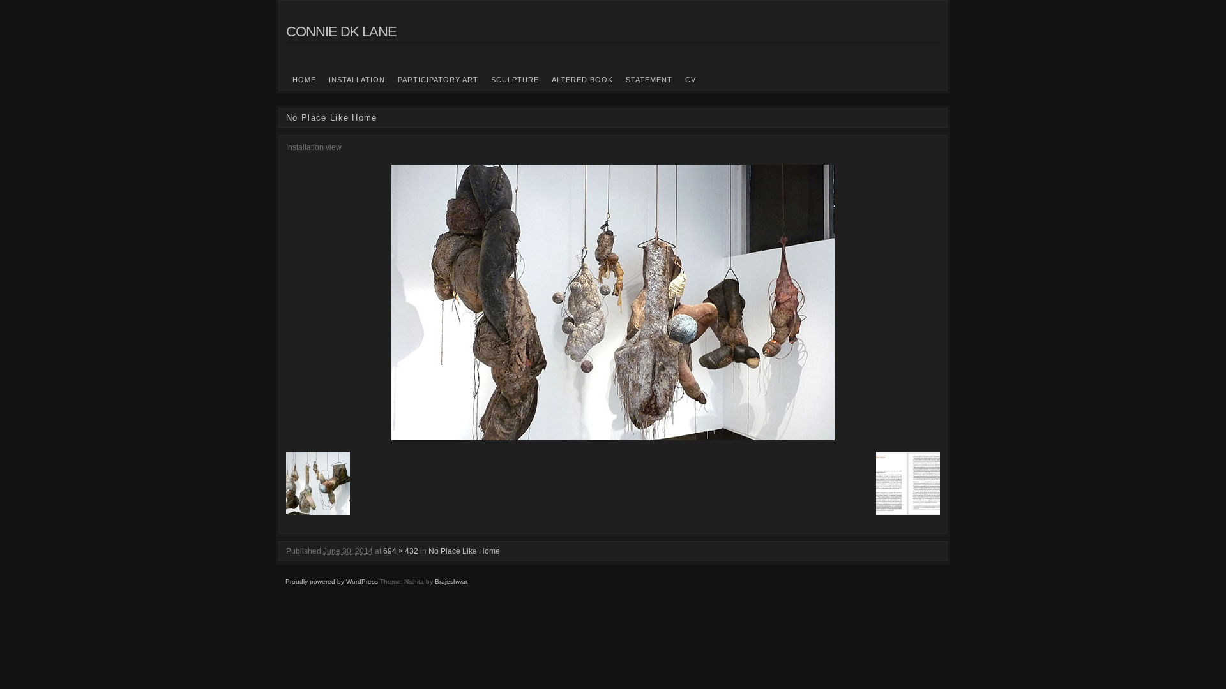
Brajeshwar (451, 581)
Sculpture (515, 80)
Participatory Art (438, 80)
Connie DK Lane (341, 32)
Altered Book (582, 80)
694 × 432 (400, 551)
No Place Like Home (464, 551)
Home (304, 80)
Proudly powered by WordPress (331, 581)
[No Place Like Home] (613, 302)
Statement (649, 80)
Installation (357, 80)
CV (690, 80)
